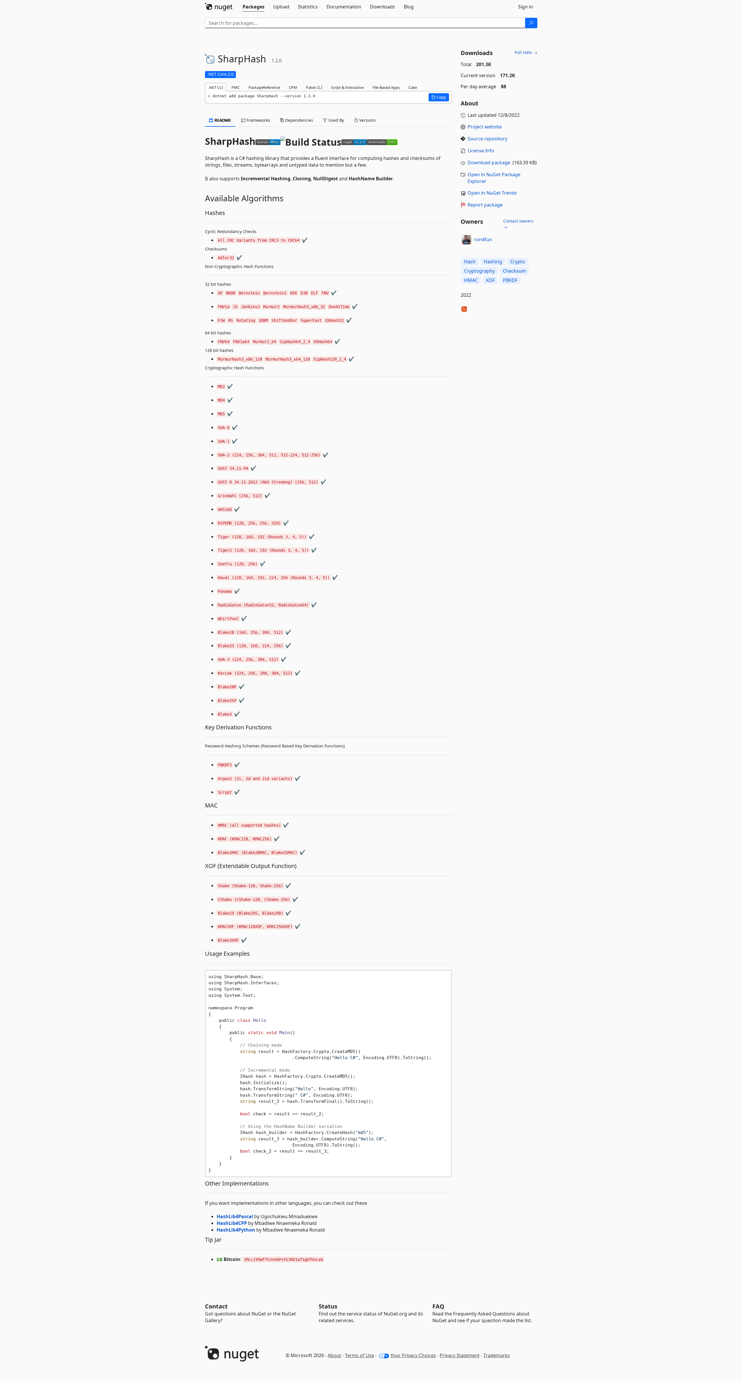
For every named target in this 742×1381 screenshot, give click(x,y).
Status (328, 1306)
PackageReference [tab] (264, 87)
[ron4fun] (466, 239)
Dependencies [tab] (298, 120)
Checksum (514, 271)
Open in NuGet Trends (492, 193)
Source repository (487, 138)
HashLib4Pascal (235, 1216)
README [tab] (222, 120)
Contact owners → (518, 224)
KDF (490, 280)
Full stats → (526, 52)
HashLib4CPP (232, 1223)
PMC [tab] (235, 87)
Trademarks (496, 1355)
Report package (485, 205)
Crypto (517, 261)
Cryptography (479, 271)
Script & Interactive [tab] (347, 87)
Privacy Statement (460, 1355)
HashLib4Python (236, 1230)
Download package (489, 162)
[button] (439, 97)
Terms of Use (359, 1355)
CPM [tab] (293, 87)
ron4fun (483, 239)
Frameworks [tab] (257, 120)
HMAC (471, 280)
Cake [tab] (412, 87)
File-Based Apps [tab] (386, 87)
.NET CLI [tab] (215, 87)
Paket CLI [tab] (314, 87)
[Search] (531, 23)
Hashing (493, 261)
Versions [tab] (367, 120)
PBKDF (510, 280)
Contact (216, 1306)
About (334, 1355)
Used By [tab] (335, 120)
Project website (485, 127)
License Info (481, 150)
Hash (470, 261)
